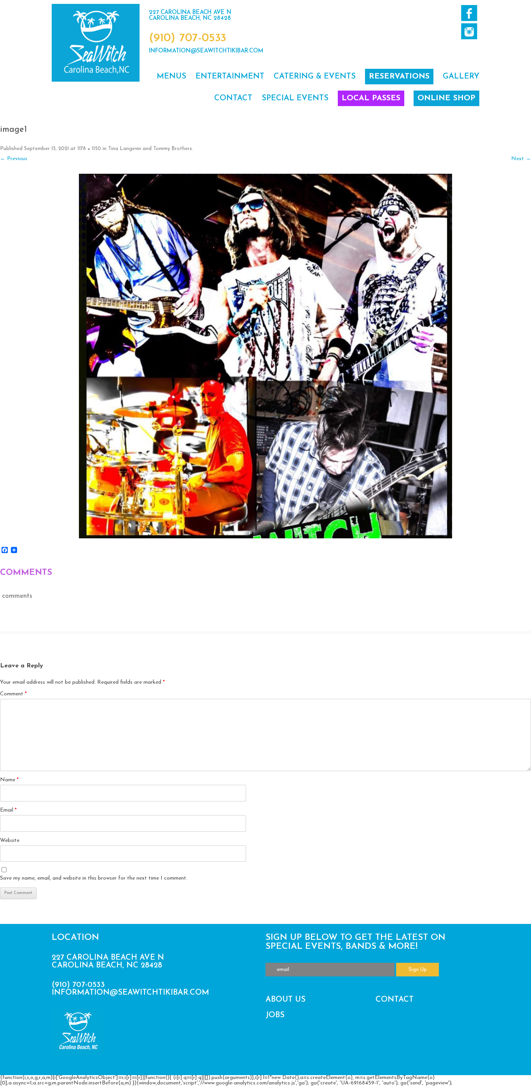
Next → (521, 159)
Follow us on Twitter (469, 31)
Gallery (461, 76)
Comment (13, 694)
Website (9, 840)
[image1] (265, 356)
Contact (233, 98)
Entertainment (230, 76)
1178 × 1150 (89, 148)
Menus (171, 76)
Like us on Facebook (469, 13)
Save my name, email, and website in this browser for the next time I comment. (93, 878)
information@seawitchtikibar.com (206, 51)
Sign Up (418, 969)
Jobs (275, 1015)
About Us (286, 1000)
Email (8, 810)
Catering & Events (315, 76)
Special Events (295, 98)
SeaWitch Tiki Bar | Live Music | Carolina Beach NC (96, 43)
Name (9, 780)
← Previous (13, 159)
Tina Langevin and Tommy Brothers (150, 148)
